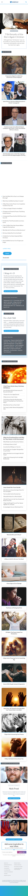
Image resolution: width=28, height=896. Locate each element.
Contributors (7, 870)
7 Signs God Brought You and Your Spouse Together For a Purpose (13, 503)
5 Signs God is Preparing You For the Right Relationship (13, 458)
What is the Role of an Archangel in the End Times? (13, 454)
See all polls (6, 257)
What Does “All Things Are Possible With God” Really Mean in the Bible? (14, 709)
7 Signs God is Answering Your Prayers (14, 734)
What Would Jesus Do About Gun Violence (13, 441)
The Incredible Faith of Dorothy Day (12, 494)
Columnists (6, 868)
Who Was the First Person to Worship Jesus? (14, 230)
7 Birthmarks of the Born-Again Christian (14, 35)
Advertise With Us (8, 864)
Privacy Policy (17, 863)
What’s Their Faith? (14, 798)
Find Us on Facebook (8, 871)
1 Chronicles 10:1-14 (18, 300)
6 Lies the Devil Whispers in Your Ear (12, 447)
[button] (26, 2)
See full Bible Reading (11, 291)
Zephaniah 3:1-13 (8, 300)
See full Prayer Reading (11, 330)
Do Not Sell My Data (18, 866)
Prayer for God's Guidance (15, 342)
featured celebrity (14, 785)
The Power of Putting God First (14, 608)
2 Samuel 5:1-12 (20, 305)
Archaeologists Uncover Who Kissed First (13, 507)
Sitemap (5, 873)
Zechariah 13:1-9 (16, 304)
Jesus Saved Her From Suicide (11, 487)
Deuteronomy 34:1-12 (9, 305)
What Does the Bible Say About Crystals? (13, 201)
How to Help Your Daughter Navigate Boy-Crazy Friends (13, 450)
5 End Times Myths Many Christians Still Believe (13, 387)
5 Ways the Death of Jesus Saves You (14, 758)
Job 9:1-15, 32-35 (8, 302)
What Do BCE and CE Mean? (14, 534)
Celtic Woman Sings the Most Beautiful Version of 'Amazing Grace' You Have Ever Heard (13, 401)
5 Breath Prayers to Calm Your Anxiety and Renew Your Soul (13, 499)
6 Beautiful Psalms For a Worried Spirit (12, 496)
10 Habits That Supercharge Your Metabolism (14, 633)
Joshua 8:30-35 (7, 304)
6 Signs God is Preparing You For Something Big (14, 658)
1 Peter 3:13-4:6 (17, 302)
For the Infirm (13, 350)
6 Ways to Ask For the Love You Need (14, 559)
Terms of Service (17, 864)
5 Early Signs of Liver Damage (14, 583)
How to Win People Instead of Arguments (14, 684)
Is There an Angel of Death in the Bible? (12, 208)
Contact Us (6, 866)
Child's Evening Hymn (9, 343)
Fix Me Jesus (7, 340)
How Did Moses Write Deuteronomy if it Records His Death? (12, 391)
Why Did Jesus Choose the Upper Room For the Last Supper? (13, 490)
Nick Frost (14, 788)
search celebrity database (14, 839)
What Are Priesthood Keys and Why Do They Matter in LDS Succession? (13, 438)
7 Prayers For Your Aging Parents (11, 394)
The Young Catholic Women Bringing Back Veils (13, 408)
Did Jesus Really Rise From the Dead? (12, 233)
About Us (6, 863)
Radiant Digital (7, 875)
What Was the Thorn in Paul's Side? (11, 405)
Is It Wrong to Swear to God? (10, 444)
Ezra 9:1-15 (6, 307)
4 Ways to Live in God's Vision (10, 397)
